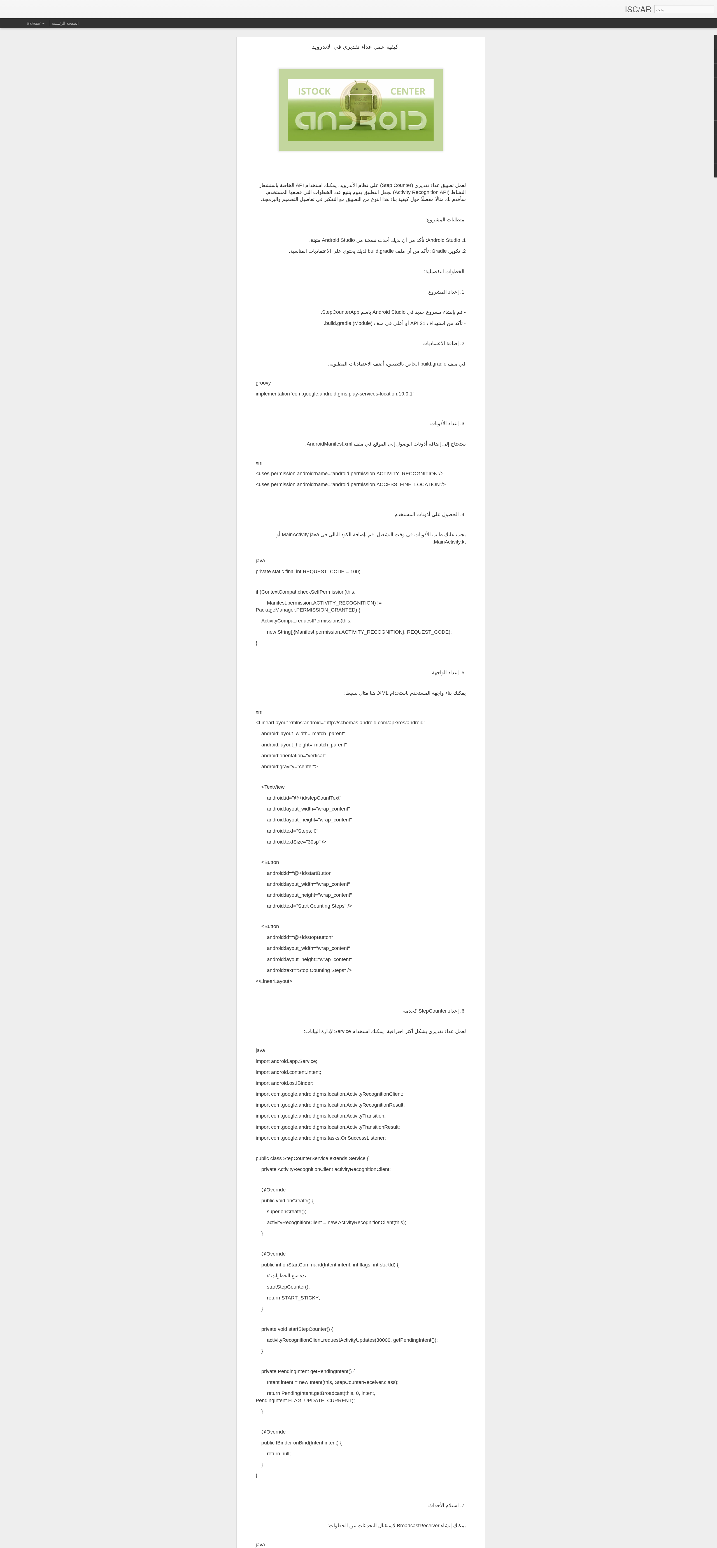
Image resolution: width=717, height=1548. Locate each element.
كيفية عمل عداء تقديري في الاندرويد (355, 46)
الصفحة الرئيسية (65, 23)
